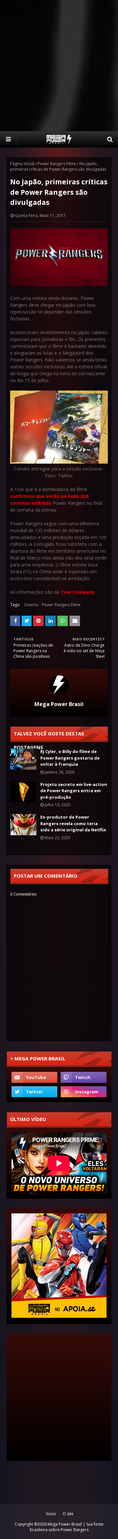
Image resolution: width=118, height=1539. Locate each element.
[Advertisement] (59, 65)
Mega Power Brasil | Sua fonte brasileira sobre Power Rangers (67, 1526)
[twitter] (34, 1091)
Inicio (51, 1513)
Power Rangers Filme (56, 163)
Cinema (31, 605)
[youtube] (34, 1077)
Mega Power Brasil (59, 704)
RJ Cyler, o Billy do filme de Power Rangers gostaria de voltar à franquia (70, 757)
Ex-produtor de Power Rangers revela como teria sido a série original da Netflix (73, 823)
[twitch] (84, 1077)
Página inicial (22, 163)
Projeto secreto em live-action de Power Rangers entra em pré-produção (73, 790)
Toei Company (77, 592)
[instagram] (84, 1091)
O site (68, 1513)
